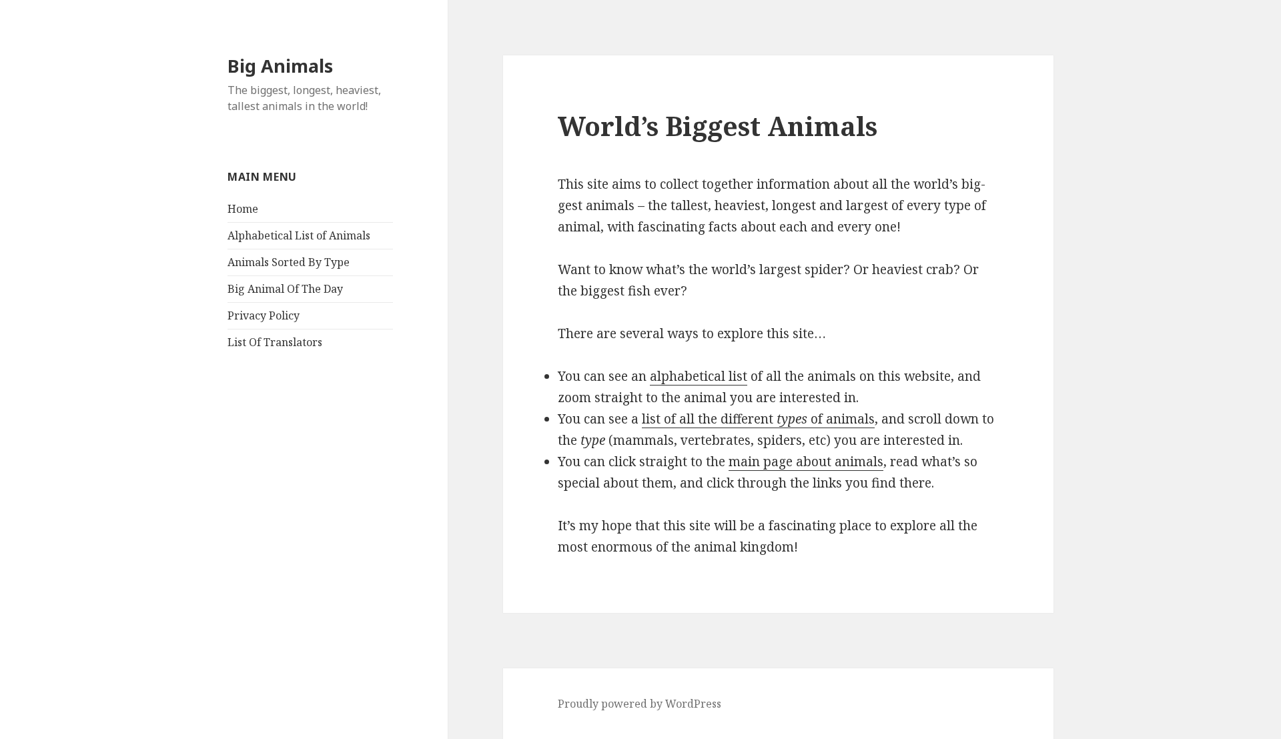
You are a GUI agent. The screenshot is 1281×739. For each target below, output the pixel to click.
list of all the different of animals (758, 419)
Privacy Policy (264, 315)
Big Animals (280, 65)
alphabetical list (698, 376)
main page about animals (806, 461)
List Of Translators (275, 342)
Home (243, 208)
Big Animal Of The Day (285, 288)
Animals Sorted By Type (289, 262)
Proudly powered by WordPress (639, 703)
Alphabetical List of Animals (299, 235)
